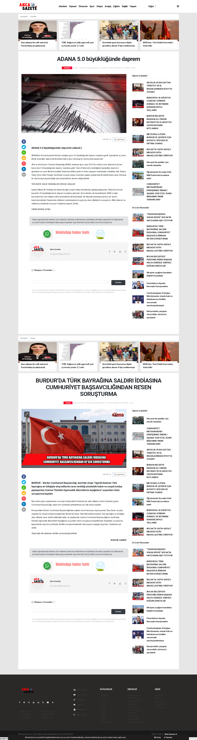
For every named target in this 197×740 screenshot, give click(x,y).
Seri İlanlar (132, 716)
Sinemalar (132, 713)
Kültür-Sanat (106, 722)
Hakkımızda (24, 712)
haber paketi (90, 734)
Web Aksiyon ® (171, 734)
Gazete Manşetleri (135, 722)
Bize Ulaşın (81, 714)
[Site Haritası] (49, 702)
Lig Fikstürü (132, 707)
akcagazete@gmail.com (60, 254)
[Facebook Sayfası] (20, 702)
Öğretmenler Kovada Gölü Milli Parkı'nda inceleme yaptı (159, 175)
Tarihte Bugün (134, 710)
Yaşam (133, 6)
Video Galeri (82, 695)
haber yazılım (111, 734)
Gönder (118, 282)
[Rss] (44, 702)
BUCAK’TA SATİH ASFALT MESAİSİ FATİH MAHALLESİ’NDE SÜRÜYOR (160, 152)
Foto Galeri (82, 690)
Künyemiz (81, 710)
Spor (92, 6)
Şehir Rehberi (133, 719)
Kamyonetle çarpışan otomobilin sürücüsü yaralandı (157, 314)
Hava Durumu (134, 695)
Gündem (63, 6)
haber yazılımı (79, 734)
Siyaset (73, 6)
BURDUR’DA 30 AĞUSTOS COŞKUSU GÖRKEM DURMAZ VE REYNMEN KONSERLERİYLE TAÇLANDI (159, 104)
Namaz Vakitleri (134, 701)
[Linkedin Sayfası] (39, 702)
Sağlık (125, 6)
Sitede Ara (160, 695)
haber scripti (101, 734)
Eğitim (116, 6)
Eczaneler (132, 704)
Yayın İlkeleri (25, 714)
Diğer (151, 6)
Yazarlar (80, 700)
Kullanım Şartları (48, 712)
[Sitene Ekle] (54, 702)
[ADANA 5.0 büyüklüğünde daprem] (73, 103)
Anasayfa (24, 17)
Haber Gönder (47, 717)
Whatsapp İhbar (48, 714)
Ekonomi (83, 6)
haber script (122, 734)
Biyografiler (160, 701)
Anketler (159, 698)
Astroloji (159, 707)
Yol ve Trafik (133, 698)
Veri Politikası (25, 717)
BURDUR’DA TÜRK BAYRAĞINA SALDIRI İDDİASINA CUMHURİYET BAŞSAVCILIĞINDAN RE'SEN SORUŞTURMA (158, 232)
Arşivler (80, 705)
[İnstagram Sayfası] (30, 702)
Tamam (169, 737)
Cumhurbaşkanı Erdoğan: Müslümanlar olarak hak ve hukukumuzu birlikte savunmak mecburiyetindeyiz (159, 299)
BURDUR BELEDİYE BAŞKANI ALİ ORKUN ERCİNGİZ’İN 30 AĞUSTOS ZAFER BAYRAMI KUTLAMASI (159, 122)
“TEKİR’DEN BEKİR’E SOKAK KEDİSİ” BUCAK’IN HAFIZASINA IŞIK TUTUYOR (160, 217)
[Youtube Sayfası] (35, 702)
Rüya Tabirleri (161, 704)
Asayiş (108, 6)
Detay (158, 737)
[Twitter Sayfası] (25, 702)
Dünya (100, 6)
